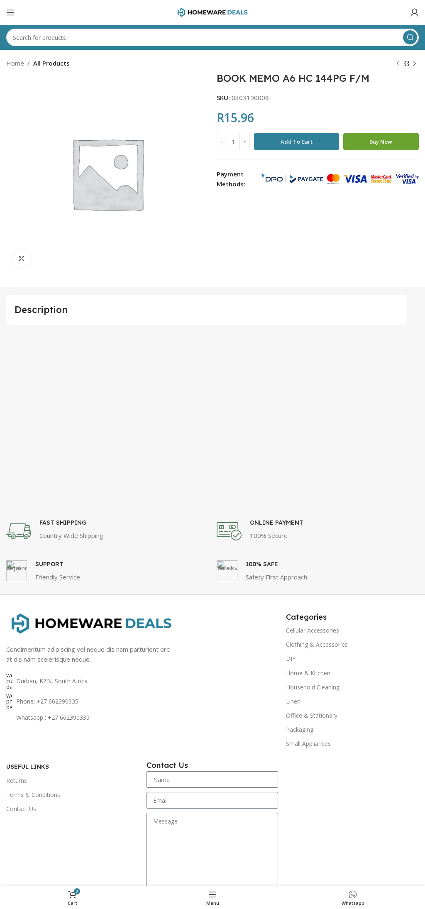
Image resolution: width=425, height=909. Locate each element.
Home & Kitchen (308, 673)
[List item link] (91, 701)
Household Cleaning (313, 687)
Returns (16, 780)
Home (15, 63)
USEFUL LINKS (27, 766)
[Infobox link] (107, 531)
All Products (51, 63)
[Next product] (414, 64)
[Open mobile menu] (10, 12)
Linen (293, 701)
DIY (291, 658)
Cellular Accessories (312, 630)
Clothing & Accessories (317, 644)
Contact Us (21, 809)
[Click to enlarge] (21, 258)
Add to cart (297, 141)
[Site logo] (212, 11)
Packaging (299, 729)
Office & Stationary (311, 715)
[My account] (414, 12)
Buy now (380, 141)
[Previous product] (398, 64)
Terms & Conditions (33, 795)
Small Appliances (308, 744)
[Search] (410, 37)
